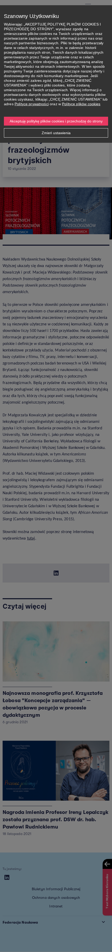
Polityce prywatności (32, 104)
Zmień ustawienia (56, 133)
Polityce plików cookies (81, 104)
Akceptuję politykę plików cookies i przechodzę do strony (56, 121)
